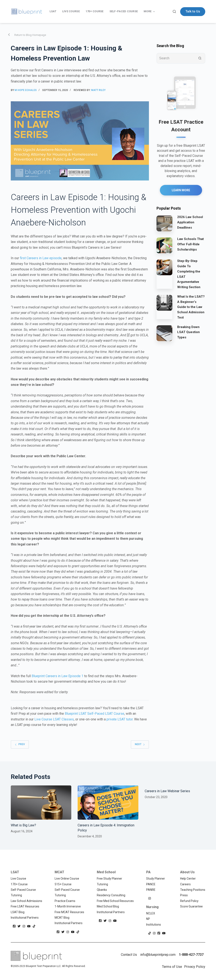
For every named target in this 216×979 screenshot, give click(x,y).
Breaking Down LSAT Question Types (188, 332)
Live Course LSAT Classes (54, 719)
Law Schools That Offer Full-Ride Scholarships (190, 244)
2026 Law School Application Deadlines (190, 222)
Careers (185, 884)
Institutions (153, 924)
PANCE (150, 884)
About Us (187, 872)
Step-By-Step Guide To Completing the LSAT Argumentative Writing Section (188, 274)
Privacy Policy (194, 967)
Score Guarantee (191, 906)
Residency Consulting (111, 895)
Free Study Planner (109, 878)
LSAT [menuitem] (53, 11)
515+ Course (63, 884)
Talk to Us (192, 11)
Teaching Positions (192, 889)
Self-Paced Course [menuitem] (123, 11)
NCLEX (150, 913)
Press (184, 895)
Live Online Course (67, 878)
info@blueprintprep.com (158, 955)
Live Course (18, 878)
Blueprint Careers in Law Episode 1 (57, 676)
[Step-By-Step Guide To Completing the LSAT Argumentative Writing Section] (164, 267)
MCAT (59, 872)
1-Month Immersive (68, 906)
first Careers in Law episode (41, 258)
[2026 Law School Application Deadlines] (164, 223)
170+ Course (19, 884)
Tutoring (16, 895)
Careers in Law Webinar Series (167, 791)
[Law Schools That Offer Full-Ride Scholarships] (164, 245)
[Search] (174, 11)
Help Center (188, 878)
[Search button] (200, 58)
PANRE (150, 889)
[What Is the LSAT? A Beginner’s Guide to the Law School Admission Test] (164, 303)
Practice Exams (65, 901)
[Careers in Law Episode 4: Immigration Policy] (108, 802)
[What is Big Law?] (41, 802)
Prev (21, 744)
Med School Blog (108, 906)
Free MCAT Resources (69, 912)
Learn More (181, 190)
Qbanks (102, 889)
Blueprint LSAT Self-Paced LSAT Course (94, 714)
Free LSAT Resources (25, 906)
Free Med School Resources (115, 901)
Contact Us (129, 955)
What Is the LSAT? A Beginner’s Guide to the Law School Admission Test (191, 307)
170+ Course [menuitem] (95, 11)
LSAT (15, 872)
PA (148, 872)
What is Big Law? (23, 825)
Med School (106, 872)
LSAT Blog (17, 912)
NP (148, 919)
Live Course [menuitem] (71, 11)
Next (138, 744)
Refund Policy (189, 901)
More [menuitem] (147, 11)
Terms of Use (172, 967)
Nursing (152, 907)
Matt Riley (98, 90)
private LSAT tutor (120, 719)
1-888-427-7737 (191, 955)
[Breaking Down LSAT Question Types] (164, 333)
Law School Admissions (26, 901)
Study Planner (155, 878)
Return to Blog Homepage (30, 35)
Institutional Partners (25, 917)
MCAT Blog (62, 917)
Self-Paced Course (23, 889)
